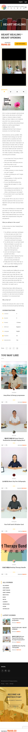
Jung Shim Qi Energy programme (14, 395)
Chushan (14, 478)
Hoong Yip (14, 521)
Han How (14, 435)
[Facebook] (7, 348)
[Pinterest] (14, 348)
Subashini (14, 392)
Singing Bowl (6, 604)
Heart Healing (6, 590)
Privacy (2, 683)
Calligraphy (6, 585)
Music (4, 597)
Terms (6, 683)
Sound (4, 606)
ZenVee (14, 564)
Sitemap (11, 683)
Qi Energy (5, 601)
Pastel (4, 599)
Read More (14, 375)
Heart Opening (6, 592)
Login (25, 1)
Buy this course (20, 43)
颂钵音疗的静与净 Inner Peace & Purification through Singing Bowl (14, 439)
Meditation (6, 594)
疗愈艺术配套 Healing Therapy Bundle (14, 567)
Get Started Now (14, 706)
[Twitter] (10, 348)
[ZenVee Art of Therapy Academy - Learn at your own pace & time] (12, 8)
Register (21, 1)
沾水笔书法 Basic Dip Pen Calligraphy (14, 481)
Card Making (6, 587)
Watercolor (6, 608)
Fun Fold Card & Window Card (14, 524)
